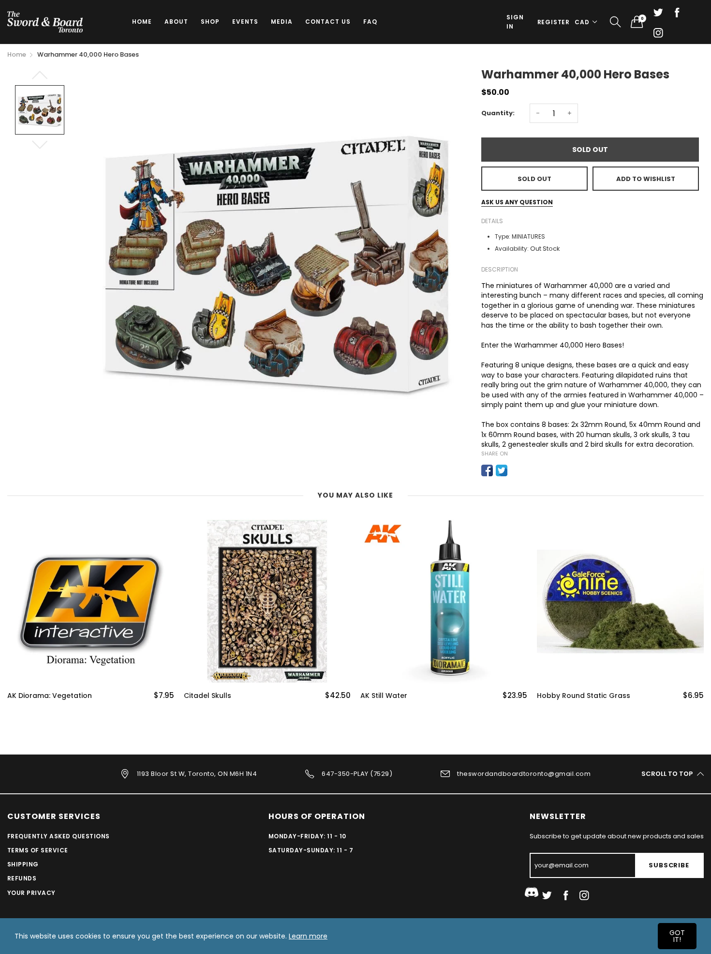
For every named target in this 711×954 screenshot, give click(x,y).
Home (142, 21)
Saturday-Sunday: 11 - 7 (310, 850)
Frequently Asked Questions (58, 836)
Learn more (308, 936)
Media (282, 21)
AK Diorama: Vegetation (49, 695)
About (176, 21)
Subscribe (669, 865)
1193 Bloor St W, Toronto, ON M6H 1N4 (197, 773)
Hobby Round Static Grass (583, 695)
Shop (210, 21)
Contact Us (328, 21)
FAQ (370, 21)
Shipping (23, 864)
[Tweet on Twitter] (501, 470)
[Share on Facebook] (487, 470)
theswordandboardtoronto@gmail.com (524, 773)
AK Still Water (383, 695)
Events (245, 21)
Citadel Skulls (207, 695)
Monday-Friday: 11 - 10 (307, 836)
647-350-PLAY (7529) (357, 773)
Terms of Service (37, 850)
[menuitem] (142, 21)
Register (553, 22)
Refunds (21, 878)
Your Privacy (31, 893)
